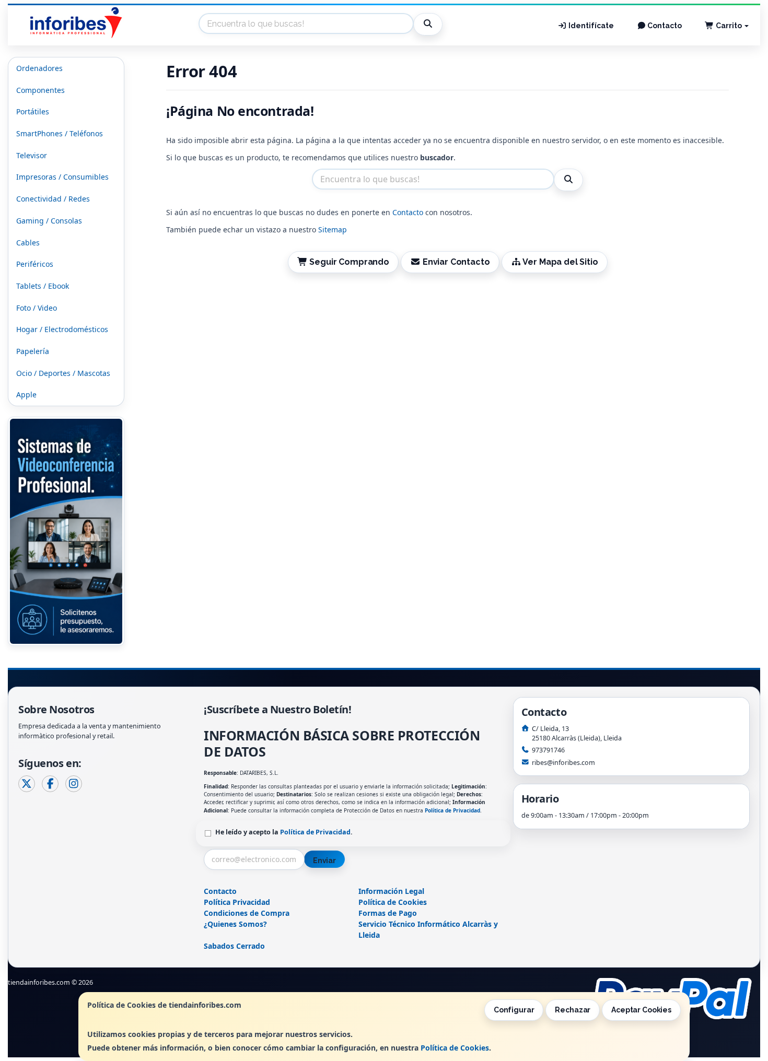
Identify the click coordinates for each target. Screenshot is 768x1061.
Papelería (32, 351)
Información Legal (391, 891)
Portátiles (32, 111)
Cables (28, 242)
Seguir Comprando (348, 262)
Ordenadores (39, 68)
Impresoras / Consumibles (62, 177)
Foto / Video (36, 308)
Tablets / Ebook (42, 286)
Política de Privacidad (452, 810)
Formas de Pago (387, 913)
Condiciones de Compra (246, 913)
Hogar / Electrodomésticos (62, 329)
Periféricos (34, 264)
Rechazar (572, 1010)
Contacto (664, 25)
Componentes (40, 90)
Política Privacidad (237, 902)
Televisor (31, 155)
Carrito (728, 25)
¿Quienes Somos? (235, 924)
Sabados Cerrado (234, 946)
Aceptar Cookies (641, 1010)
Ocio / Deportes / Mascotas (63, 373)
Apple (26, 394)
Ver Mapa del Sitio (559, 262)
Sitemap (332, 229)
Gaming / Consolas (49, 221)
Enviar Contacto (455, 262)
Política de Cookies (455, 1048)
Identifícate (590, 25)
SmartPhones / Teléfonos (59, 133)
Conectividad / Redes (53, 199)
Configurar (514, 1010)
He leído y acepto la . (284, 832)
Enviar (324, 860)
